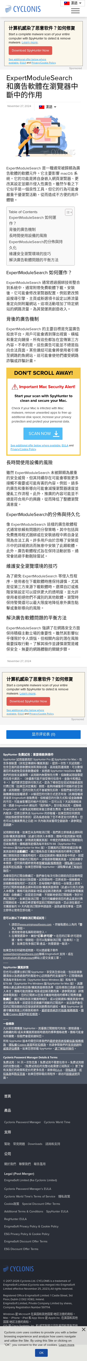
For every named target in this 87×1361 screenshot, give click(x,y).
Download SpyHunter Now (30, 50)
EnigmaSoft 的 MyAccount (18, 958)
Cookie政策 (11, 1204)
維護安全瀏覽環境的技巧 (30, 254)
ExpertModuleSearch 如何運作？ (32, 220)
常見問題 (73, 1045)
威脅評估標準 (11, 1048)
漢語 (49, 107)
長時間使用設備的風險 (28, 235)
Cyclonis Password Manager (22, 1122)
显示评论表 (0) (43, 734)
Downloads (35, 1144)
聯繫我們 (25, 1164)
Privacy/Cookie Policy (43, 62)
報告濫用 (40, 1164)
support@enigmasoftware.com (21, 954)
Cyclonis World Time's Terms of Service (29, 1196)
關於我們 (10, 1164)
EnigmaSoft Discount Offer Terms (26, 1241)
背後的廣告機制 (22, 229)
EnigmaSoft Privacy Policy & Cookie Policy (31, 1226)
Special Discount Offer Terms (41, 1204)
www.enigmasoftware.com (36, 924)
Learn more (30, 42)
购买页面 (19, 1074)
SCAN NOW (40, 433)
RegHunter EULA (15, 1219)
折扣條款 (16, 867)
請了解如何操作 (64, 1048)
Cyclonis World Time (57, 1122)
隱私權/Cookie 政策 (20, 1045)
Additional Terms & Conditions (23, 1211)
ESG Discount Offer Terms (21, 1249)
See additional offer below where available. (36, 445)
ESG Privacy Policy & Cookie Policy (26, 1234)
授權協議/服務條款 (50, 863)
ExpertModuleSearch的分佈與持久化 (36, 245)
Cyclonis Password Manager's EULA (27, 1189)
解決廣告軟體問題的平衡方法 (33, 260)
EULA (23, 62)
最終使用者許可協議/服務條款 (60, 1010)
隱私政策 (64, 1196)
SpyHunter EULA (57, 1211)
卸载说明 (71, 1074)
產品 (7, 1111)
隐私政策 (70, 1070)
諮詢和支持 (52, 1144)
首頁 (7, 1096)
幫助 (7, 1144)
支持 (7, 1132)
